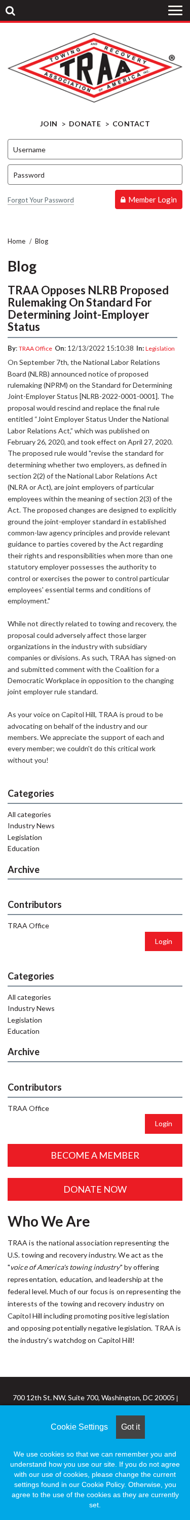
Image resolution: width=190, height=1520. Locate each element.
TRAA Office (35, 348)
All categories (29, 814)
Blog (41, 241)
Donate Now (95, 1189)
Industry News (31, 825)
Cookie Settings (79, 1427)
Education (24, 848)
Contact (131, 123)
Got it (130, 1427)
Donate (85, 123)
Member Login (152, 199)
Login (163, 941)
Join (48, 123)
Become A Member (95, 1155)
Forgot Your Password (41, 200)
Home (16, 241)
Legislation (160, 348)
